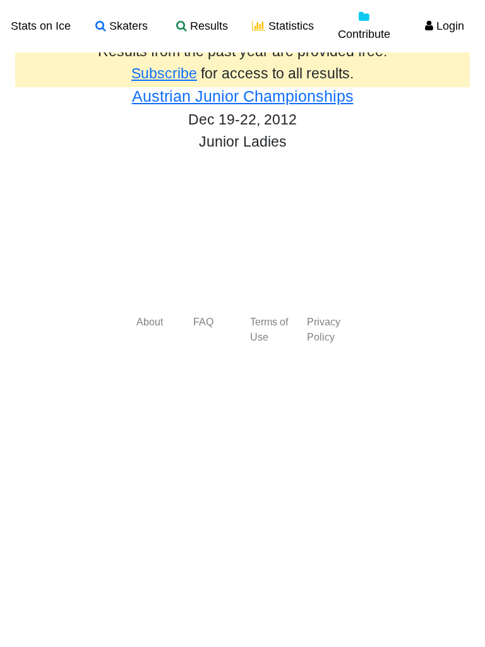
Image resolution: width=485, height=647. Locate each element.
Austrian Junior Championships (243, 96)
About (149, 322)
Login (448, 26)
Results (207, 26)
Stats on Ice (41, 26)
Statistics (289, 26)
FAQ (203, 322)
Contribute (364, 34)
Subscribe (164, 73)
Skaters (127, 26)
